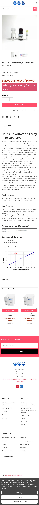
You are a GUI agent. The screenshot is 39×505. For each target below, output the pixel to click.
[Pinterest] (18, 116)
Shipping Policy (19, 466)
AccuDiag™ (24, 421)
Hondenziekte (8, 457)
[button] (19, 110)
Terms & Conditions (19, 464)
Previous (3, 309)
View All (22, 451)
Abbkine (23, 447)
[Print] (10, 116)
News (3, 415)
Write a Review (6, 65)
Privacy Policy (19, 471)
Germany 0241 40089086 (13, 475)
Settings (19, 492)
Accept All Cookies (19, 502)
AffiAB (23, 425)
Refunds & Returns (19, 469)
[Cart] (36, 3)
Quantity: (5, 95)
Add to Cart (10, 310)
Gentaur (4, 444)
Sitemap (4, 418)
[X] (14, 116)
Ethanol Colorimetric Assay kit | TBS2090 (29, 315)
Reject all (19, 497)
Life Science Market (8, 438)
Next (36, 309)
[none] (19, 32)
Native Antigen (25, 444)
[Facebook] (3, 116)
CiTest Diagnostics (26, 441)
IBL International (7, 451)
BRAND (4, 441)
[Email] (7, 116)
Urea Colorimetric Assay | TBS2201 (10, 315)
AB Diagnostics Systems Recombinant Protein (29, 410)
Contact (4, 411)
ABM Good (5, 447)
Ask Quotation (6, 408)
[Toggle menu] (3, 3)
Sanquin (23, 438)
